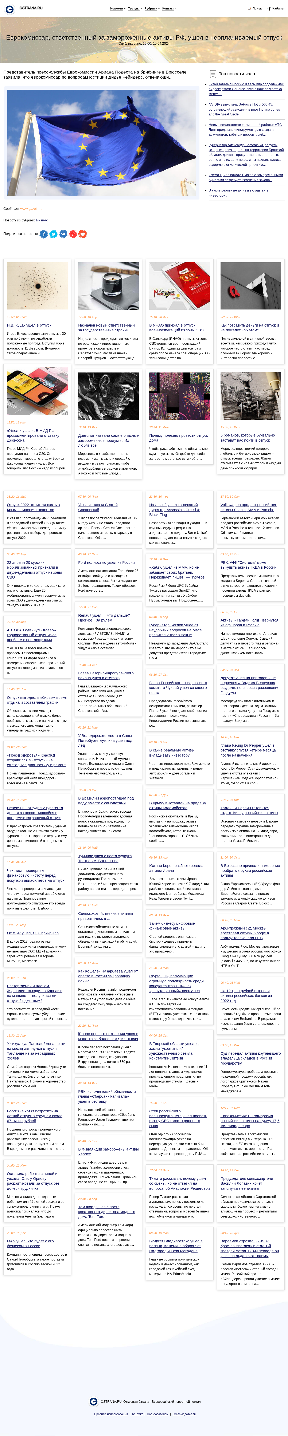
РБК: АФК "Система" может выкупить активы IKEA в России (248, 564)
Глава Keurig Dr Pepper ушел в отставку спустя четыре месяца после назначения (248, 750)
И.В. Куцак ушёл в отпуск (29, 325)
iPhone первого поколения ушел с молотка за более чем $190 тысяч (108, 1036)
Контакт (168, 8)
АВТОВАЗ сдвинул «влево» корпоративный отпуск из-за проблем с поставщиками (32, 635)
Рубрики (151, 8)
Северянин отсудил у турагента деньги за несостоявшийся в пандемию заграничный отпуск (35, 813)
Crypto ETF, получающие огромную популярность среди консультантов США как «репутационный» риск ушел (176, 983)
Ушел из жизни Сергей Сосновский (98, 507)
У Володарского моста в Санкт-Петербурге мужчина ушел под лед (106, 740)
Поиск (257, 8)
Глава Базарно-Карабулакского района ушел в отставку (106, 675)
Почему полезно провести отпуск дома (178, 437)
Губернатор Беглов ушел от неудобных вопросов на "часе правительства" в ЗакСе (175, 630)
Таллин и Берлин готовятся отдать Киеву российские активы (249, 810)
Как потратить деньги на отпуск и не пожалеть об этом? (250, 327)
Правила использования (111, 1414)
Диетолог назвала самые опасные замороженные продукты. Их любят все (108, 440)
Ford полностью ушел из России (106, 562)
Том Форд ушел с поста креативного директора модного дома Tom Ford (106, 1212)
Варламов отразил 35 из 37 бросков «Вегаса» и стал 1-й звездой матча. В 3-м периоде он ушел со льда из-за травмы (250, 1248)
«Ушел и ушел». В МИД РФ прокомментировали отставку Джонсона (33, 435)
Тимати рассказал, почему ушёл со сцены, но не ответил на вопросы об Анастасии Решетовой (179, 1183)
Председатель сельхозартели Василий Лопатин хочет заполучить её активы (247, 1183)
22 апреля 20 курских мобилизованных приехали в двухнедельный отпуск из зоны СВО (34, 569)
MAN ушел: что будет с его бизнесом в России (30, 1243)
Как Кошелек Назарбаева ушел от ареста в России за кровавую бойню (108, 976)
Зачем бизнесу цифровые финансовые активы (172, 925)
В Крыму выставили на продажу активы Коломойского (177, 805)
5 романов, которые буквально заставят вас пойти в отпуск (248, 437)
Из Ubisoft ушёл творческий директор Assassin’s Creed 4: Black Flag (174, 510)
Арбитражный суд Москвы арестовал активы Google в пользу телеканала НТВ (245, 933)
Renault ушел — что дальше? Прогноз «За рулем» (104, 617)
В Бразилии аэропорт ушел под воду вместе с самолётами (106, 800)
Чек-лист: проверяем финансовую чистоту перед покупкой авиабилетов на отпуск (35, 875)
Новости (116, 8)
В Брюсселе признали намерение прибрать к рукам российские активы (250, 870)
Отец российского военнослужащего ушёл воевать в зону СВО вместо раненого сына (178, 1118)
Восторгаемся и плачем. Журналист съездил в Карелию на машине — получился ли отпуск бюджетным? (34, 993)
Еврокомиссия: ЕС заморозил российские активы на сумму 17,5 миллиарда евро (250, 1121)
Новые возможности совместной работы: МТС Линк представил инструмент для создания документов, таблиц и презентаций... (245, 129)
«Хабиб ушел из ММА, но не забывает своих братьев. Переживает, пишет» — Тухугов (177, 572)
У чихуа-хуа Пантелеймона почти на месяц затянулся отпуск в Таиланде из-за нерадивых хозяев (36, 1051)
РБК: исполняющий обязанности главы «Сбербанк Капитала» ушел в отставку (107, 1096)
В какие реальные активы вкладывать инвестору (172, 752)
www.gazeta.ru (31, 208)
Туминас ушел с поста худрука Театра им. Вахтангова (105, 858)
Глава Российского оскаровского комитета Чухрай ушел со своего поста (178, 688)
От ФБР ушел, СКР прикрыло (33, 933)
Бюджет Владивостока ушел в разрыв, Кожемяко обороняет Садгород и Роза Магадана (176, 1246)
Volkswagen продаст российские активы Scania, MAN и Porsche (249, 507)
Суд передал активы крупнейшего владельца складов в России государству (251, 1058)
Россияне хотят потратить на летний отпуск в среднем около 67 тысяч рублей (34, 1116)
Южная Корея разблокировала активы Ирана (176, 868)
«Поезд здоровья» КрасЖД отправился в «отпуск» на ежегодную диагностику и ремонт (36, 760)
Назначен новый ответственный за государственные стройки (106, 327)
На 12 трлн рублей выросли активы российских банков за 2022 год (246, 996)
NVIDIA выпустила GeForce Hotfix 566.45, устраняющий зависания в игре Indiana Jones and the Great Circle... (244, 109)
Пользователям (157, 1414)
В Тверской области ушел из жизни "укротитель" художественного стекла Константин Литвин (174, 1051)
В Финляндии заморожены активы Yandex (108, 1151)
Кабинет (278, 8)
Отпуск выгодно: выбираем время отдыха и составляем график (37, 700)
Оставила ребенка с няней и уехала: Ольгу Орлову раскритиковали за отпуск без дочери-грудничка (33, 1181)
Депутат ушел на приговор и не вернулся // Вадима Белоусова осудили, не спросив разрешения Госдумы (250, 685)
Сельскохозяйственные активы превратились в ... (105, 915)
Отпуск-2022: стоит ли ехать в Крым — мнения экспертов (33, 507)
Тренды (134, 8)
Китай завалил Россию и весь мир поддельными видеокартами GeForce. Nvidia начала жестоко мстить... (246, 89)
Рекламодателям (184, 1414)
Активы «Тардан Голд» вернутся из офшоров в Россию (249, 622)
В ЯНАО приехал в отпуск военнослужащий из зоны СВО (176, 327)
